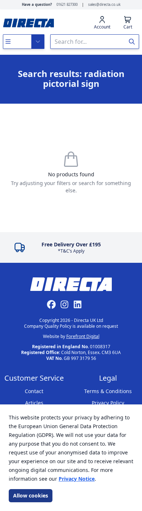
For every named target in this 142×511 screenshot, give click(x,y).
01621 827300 (67, 4)
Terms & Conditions (108, 391)
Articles (34, 402)
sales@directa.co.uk (104, 4)
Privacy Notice (77, 478)
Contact (34, 391)
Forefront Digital (82, 336)
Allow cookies (30, 495)
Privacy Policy (108, 402)
